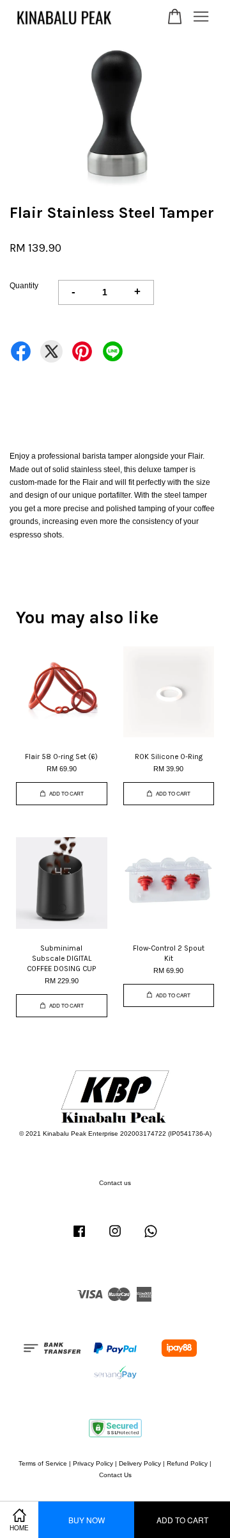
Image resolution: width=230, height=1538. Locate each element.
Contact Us (115, 1474)
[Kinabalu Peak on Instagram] (115, 1237)
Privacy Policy (93, 1463)
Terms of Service (43, 1463)
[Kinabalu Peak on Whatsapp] (151, 1237)
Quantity (24, 285)
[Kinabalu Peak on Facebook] (79, 1237)
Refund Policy (187, 1463)
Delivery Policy (140, 1463)
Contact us (115, 1182)
